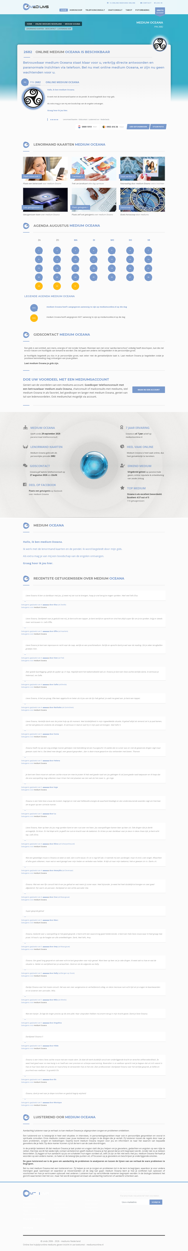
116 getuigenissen (135, 500)
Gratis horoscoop (127, 214)
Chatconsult (115, 10)
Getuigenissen (91, 1207)
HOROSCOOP (76, 10)
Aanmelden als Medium (34, 1232)
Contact (57, 1210)
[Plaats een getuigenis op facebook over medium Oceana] (24, 485)
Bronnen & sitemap (34, 1218)
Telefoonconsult (95, 10)
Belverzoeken (91, 1203)
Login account (60, 1207)
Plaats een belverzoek (32, 183)
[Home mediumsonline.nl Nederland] (36, 6)
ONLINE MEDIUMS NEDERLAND (48, 24)
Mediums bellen (92, 1200)
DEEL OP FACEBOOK (42, 485)
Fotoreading (142, 10)
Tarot (129, 10)
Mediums (27, 1200)
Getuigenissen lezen (32, 214)
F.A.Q (25, 1210)
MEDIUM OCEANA (72, 24)
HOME (64, 10)
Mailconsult (59, 1203)
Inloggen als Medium (80, 1232)
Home (29, 24)
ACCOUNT (160, 11)
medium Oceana (40, 607)
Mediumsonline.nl (31, 1241)
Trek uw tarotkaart (80, 183)
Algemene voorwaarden (34, 1214)
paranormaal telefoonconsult (43, 437)
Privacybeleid (91, 1210)
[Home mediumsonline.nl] (36, 1193)
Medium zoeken (61, 1200)
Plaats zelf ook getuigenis (83, 214)
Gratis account (30, 1207)
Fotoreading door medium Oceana (135, 183)
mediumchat (64, 396)
